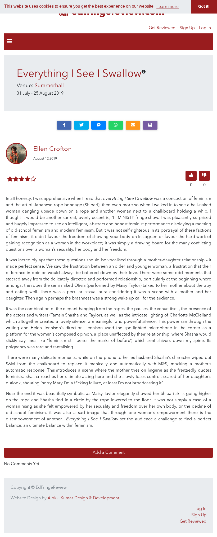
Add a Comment (109, 453)
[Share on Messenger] (98, 125)
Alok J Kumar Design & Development (83, 498)
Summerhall (49, 86)
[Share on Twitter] (81, 125)
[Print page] (150, 125)
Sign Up (187, 28)
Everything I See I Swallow (79, 74)
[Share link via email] (133, 125)
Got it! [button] (204, 7)
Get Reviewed (162, 28)
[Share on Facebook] (64, 125)
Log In (205, 28)
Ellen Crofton (52, 149)
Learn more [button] (167, 7)
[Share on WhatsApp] (115, 125)
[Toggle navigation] (9, 41)
